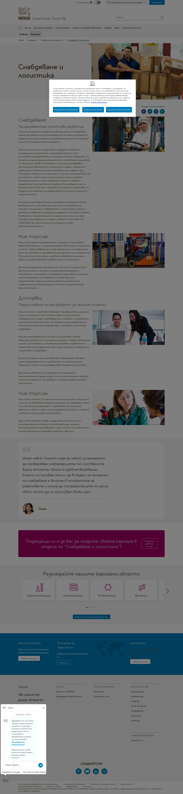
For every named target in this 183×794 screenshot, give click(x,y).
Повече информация (99, 102)
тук (85, 100)
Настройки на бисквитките (66, 110)
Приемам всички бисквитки (118, 110)
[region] (92, 98)
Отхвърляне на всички (93, 110)
